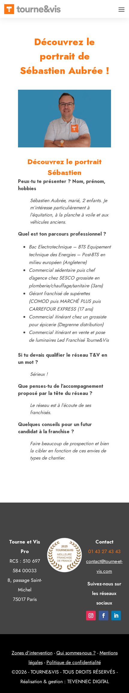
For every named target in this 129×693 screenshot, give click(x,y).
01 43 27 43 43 (104, 551)
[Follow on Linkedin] (116, 615)
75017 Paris (25, 599)
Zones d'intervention (32, 652)
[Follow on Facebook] (103, 615)
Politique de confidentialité (73, 662)
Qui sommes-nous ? (76, 652)
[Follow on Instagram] (91, 615)
